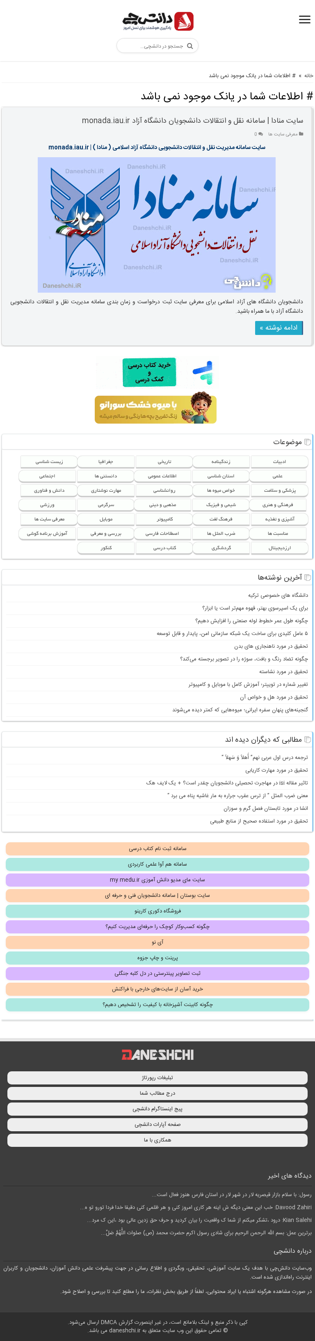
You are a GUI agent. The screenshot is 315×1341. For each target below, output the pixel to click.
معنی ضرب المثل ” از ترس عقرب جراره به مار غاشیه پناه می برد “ (237, 795)
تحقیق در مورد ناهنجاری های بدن (271, 646)
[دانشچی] (157, 22)
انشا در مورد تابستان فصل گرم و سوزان (266, 808)
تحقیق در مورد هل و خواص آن (274, 697)
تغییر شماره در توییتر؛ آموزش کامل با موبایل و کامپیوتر (248, 684)
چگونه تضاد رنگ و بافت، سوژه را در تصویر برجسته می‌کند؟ (244, 659)
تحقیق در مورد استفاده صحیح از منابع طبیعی (259, 821)
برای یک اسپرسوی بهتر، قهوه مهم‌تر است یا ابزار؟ (255, 608)
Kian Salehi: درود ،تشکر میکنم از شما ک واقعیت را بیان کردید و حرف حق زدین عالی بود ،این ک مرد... (199, 1220)
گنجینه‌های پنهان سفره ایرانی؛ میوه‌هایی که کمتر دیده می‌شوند (240, 710)
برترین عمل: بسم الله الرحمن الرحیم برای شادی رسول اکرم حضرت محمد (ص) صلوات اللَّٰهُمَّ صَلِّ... (206, 1233)
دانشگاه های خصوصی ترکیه (278, 595)
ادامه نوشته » (278, 328)
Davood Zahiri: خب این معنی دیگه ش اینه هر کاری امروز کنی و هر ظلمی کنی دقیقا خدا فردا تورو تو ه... (196, 1207)
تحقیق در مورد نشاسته (283, 671)
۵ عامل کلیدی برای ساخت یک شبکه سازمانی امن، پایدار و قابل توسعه (232, 633)
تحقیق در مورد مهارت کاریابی (276, 770)
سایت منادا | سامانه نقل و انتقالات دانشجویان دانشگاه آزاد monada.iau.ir (192, 121)
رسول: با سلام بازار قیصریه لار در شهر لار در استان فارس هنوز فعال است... (232, 1194)
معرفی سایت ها (283, 134)
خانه (308, 75)
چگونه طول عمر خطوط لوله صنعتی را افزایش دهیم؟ (251, 621)
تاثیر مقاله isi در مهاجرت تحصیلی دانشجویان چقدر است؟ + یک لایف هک (227, 783)
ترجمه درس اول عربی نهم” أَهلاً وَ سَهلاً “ (264, 757)
